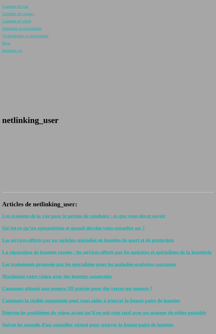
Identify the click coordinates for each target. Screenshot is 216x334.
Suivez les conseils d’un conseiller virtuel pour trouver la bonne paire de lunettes (88, 324)
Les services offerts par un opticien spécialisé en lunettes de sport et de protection (88, 240)
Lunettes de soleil (16, 21)
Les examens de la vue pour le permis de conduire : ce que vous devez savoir (83, 216)
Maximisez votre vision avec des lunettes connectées (57, 276)
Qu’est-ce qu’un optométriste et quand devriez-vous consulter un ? (73, 228)
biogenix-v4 (12, 50)
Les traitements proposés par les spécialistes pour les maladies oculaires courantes (89, 264)
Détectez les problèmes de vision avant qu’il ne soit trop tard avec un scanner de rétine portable (104, 312)
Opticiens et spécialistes (21, 28)
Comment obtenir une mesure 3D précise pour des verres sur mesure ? (77, 288)
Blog (6, 43)
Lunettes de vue (15, 6)
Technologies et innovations (25, 36)
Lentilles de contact (18, 14)
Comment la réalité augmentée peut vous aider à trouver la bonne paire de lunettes (91, 300)
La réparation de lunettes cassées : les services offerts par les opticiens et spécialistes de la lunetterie (107, 252)
